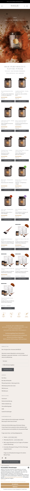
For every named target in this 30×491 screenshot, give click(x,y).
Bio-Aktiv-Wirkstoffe (6, 380)
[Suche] (24, 6)
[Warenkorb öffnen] (27, 6)
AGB (3, 409)
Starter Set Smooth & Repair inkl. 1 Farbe (21, 269)
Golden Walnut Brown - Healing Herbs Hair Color (21, 151)
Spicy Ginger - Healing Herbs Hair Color (7, 210)
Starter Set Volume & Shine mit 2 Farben (7, 269)
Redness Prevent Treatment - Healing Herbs (21, 180)
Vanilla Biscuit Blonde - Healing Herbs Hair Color (21, 92)
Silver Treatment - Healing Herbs (20, 210)
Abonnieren (8, 369)
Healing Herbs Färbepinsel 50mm (6, 239)
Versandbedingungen (7, 406)
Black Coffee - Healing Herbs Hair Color (7, 180)
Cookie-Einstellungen (7, 411)
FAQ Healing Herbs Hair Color (9, 385)
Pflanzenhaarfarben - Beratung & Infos (10, 383)
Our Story (4, 378)
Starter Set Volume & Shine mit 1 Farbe (22, 239)
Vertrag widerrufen (11, 461)
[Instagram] (5, 458)
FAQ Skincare (5, 391)
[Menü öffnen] (2, 6)
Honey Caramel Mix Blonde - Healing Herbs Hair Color (21, 121)
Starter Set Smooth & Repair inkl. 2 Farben (7, 298)
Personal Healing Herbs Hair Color (7, 92)
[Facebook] (2, 458)
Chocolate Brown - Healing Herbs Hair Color (6, 151)
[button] (4, 97)
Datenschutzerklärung (7, 401)
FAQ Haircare (5, 388)
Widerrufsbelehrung (6, 403)
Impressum (4, 398)
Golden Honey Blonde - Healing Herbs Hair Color (7, 121)
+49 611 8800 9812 (12, 437)
